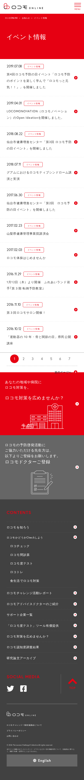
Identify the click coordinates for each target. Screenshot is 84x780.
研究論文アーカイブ (21, 658)
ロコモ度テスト (21, 563)
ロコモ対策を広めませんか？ (28, 636)
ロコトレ (16, 572)
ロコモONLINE (11, 18)
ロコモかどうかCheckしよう (25, 537)
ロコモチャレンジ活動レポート (29, 593)
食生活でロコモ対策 (24, 581)
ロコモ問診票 (20, 555)
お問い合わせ (13, 736)
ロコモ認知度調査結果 (23, 647)
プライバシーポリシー (16, 730)
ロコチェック (20, 546)
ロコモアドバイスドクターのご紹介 (33, 604)
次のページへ (63, 372)
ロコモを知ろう (18, 527)
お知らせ (26, 18)
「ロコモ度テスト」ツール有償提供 (33, 625)
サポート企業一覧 (20, 615)
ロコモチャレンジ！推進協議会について (24, 725)
